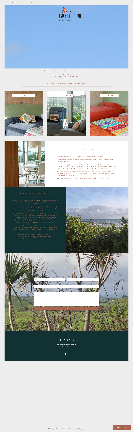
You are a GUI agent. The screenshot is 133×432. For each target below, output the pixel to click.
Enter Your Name (39, 276)
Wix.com (81, 429)
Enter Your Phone (39, 283)
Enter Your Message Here (42, 290)
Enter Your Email (72, 276)
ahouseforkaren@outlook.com (66, 344)
